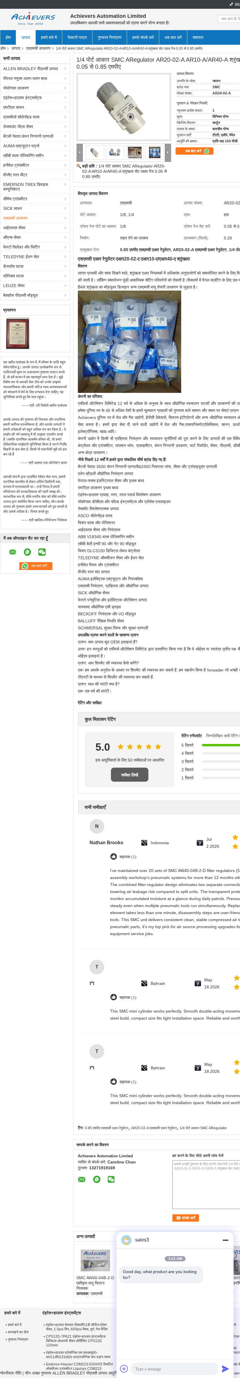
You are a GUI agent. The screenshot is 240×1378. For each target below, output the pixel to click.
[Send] (225, 1368)
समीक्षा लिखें (129, 775)
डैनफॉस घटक (13, 266)
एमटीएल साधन (13, 107)
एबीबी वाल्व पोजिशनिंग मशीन (23, 155)
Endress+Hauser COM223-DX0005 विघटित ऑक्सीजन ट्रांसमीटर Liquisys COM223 (79, 1366)
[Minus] (225, 1240)
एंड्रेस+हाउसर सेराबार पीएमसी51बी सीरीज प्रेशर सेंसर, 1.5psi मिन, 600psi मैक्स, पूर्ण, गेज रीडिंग (77, 1327)
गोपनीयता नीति (10, 1373)
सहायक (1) (127, 857)
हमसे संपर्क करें (143, 37)
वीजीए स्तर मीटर (15, 174)
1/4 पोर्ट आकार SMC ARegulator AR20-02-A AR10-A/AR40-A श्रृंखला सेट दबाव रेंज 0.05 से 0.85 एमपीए (124, 171)
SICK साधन (12, 208)
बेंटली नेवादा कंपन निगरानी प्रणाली (28, 136)
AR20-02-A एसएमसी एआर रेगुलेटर (154, 1128)
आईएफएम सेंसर (14, 227)
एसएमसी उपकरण (38, 48)
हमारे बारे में (49, 37)
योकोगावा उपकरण (16, 88)
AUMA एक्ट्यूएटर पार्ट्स (21, 146)
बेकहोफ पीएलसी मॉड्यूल (20, 295)
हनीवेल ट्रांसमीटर (16, 165)
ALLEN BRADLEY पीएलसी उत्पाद (30, 68)
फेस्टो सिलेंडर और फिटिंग (21, 247)
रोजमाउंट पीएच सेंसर (18, 126)
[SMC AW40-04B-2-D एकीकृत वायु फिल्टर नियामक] (95, 1260)
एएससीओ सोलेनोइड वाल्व (21, 117)
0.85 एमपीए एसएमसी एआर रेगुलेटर (106, 1128)
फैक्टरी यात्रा (77, 37)
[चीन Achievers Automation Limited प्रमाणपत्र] (17, 333)
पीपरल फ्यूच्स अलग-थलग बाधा (25, 78)
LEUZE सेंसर (14, 285)
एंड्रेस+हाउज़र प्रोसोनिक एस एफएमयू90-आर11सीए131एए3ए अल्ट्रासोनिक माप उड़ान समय (78, 1355)
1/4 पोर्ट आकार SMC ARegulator (203, 1128)
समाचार (198, 37)
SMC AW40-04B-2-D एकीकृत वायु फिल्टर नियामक (95, 1283)
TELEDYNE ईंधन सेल (21, 256)
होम (8, 37)
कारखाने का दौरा (18, 1332)
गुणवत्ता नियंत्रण (109, 37)
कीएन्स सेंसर (12, 237)
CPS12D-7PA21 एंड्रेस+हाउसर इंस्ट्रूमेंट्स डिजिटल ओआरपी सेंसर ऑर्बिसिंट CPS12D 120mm (76, 1340)
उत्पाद (25, 37)
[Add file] (124, 1368)
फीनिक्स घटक (13, 276)
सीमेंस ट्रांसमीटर (15, 198)
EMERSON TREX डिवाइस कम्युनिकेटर (25, 186)
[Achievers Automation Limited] (32, 19)
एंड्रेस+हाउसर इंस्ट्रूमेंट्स (22, 97)
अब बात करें (173, 37)
